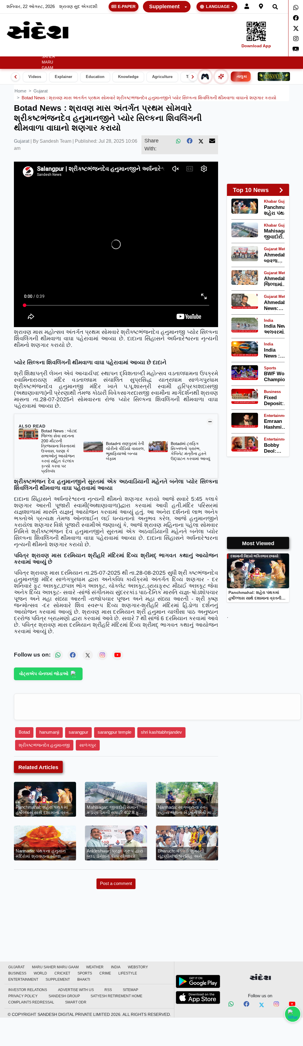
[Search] (275, 6)
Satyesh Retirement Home (116, 996)
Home (11, 51)
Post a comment (116, 883)
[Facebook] (295, 18)
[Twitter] (295, 28)
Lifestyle (236, 51)
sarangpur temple (114, 732)
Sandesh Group (64, 996)
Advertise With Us (76, 990)
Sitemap (130, 990)
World (160, 51)
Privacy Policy (23, 996)
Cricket (178, 51)
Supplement (164, 6)
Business (135, 51)
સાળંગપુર (87, 745)
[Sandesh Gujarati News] (38, 30)
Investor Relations (27, 990)
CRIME (216, 51)
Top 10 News (251, 190)
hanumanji (49, 732)
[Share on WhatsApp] (292, 1014)
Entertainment (271, 51)
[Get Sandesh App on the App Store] (198, 998)
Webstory (110, 51)
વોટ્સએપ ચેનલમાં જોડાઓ (43, 673)
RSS (108, 990)
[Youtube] (292, 1005)
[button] (70, 51)
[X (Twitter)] (201, 141)
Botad (24, 732)
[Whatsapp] (295, 8)
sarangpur (78, 732)
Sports (199, 51)
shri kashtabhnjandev (161, 732)
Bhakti (83, 979)
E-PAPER (127, 6)
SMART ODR (75, 1002)
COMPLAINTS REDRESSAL (31, 1002)
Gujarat (29, 51)
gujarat (40, 90)
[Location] (261, 6)
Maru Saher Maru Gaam (48, 59)
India (91, 51)
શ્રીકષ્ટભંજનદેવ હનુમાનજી (44, 745)
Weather (68, 51)
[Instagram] (295, 39)
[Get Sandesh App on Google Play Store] (198, 981)
